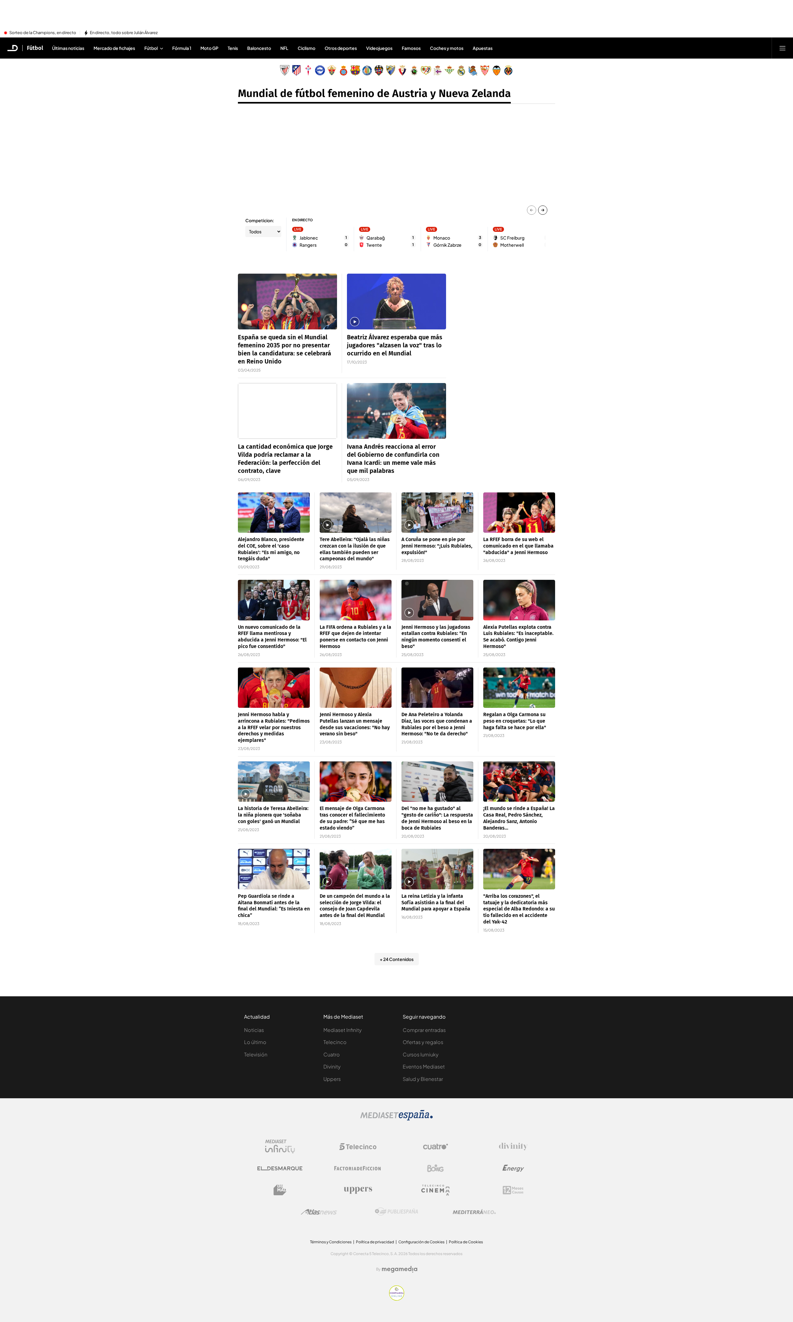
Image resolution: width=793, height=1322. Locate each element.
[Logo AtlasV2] (319, 1212)
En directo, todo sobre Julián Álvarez (124, 32)
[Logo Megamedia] (399, 1269)
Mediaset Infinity (342, 1030)
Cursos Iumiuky (421, 1054)
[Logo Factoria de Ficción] (357, 1168)
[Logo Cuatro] (435, 1146)
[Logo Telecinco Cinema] (435, 1190)
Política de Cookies (466, 1242)
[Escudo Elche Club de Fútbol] (331, 70)
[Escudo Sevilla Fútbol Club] (485, 70)
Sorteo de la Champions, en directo (42, 32)
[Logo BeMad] (280, 1190)
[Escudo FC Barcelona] (355, 70)
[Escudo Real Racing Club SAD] (414, 70)
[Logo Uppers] (358, 1190)
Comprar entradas (424, 1030)
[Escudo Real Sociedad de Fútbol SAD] (473, 70)
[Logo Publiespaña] (396, 1211)
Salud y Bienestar (423, 1079)
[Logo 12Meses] (513, 1190)
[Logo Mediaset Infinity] (280, 1146)
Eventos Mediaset (424, 1066)
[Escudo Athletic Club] (284, 70)
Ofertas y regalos (423, 1042)
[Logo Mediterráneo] (474, 1211)
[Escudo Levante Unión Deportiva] (379, 70)
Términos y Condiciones (331, 1242)
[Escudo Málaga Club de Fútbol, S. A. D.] (390, 70)
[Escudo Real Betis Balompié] (449, 70)
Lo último (255, 1042)
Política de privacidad (375, 1242)
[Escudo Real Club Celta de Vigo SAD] (308, 70)
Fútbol (35, 48)
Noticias (254, 1030)
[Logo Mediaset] (396, 1118)
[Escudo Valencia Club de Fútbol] (496, 70)
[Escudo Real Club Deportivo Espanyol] (343, 70)
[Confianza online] (396, 1298)
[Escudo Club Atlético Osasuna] (402, 70)
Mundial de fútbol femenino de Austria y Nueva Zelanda (374, 93)
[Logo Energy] (513, 1168)
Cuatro (331, 1054)
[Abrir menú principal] (782, 48)
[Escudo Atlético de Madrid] (296, 70)
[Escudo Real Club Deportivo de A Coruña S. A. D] (437, 70)
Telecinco (335, 1042)
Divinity (332, 1066)
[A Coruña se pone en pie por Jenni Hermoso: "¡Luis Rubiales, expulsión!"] (437, 512)
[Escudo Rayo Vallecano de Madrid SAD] (426, 70)
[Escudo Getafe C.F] (367, 70)
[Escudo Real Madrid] (461, 70)
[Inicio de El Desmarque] (12, 48)
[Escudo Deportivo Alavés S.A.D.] (320, 70)
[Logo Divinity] (513, 1146)
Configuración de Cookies (421, 1242)
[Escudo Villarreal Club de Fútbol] (508, 70)
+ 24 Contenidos (397, 959)
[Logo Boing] (435, 1168)
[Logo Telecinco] (357, 1146)
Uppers (332, 1079)
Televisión (255, 1054)
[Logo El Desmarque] (279, 1168)
